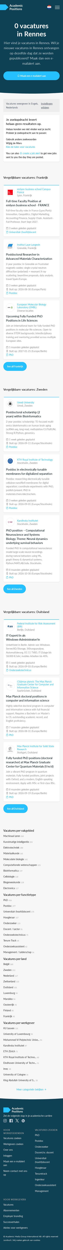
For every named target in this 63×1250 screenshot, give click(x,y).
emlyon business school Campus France (34, 190)
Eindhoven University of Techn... (21, 1062)
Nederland (10, 975)
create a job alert (31, 153)
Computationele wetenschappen (22, 864)
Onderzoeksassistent (15, 946)
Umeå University (25, 402)
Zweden (28, 405)
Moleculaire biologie (15, 859)
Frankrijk (27, 195)
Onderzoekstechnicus (19, 670)
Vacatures (8, 1204)
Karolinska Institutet (27, 520)
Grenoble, (22, 248)
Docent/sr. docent (44, 1152)
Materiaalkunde (13, 853)
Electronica (10, 888)
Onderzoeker (11, 923)
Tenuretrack (41, 1173)
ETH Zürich (10, 1051)
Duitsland (30, 629)
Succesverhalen (11, 1222)
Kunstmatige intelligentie (18, 841)
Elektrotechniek (13, 847)
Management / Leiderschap (18, 952)
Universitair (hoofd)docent (22, 232)
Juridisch (7, 1240)
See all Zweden (14, 589)
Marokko (9, 999)
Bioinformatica (12, 870)
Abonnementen (11, 1210)
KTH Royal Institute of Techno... (21, 1057)
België (8, 964)
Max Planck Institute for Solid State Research (35, 747)
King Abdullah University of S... (20, 1080)
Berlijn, (21, 629)
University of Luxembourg (18, 1034)
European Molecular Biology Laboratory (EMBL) (31, 306)
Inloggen (7, 1155)
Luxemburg (10, 993)
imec (7, 1068)
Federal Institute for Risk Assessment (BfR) (36, 625)
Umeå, (20, 405)
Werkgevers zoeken (13, 1144)
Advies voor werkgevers (15, 1227)
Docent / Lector (13, 929)
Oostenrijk (10, 1004)
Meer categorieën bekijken (30, 1089)
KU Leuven (10, 1028)
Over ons (8, 1149)
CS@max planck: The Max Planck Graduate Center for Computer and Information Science (35, 684)
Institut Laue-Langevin (28, 244)
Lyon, (20, 195)
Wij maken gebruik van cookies (26, 1240)
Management (42, 1191)
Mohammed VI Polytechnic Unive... (22, 1039)
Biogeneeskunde (13, 882)
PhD (11, 354)
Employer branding (13, 1216)
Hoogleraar (10, 917)
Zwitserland (11, 981)
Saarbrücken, (24, 690)
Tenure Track (11, 940)
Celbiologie (10, 876)
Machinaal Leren (13, 836)
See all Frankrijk (15, 366)
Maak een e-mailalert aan (33, 75)
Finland (8, 1010)
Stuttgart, (22, 752)
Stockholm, (23, 462)
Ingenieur (40, 1179)
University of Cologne (15, 1074)
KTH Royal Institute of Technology (35, 459)
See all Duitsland (15, 808)
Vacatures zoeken (12, 1138)
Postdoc (12, 293)
